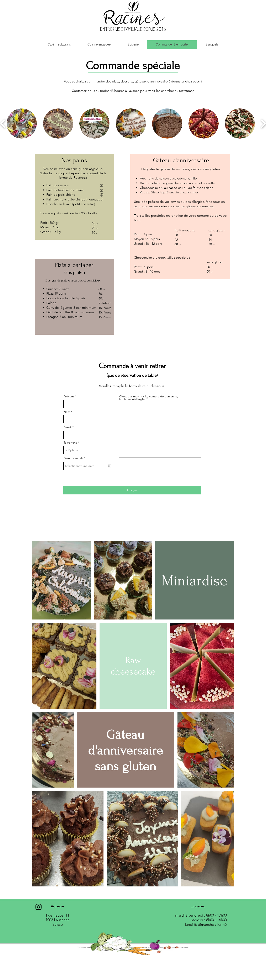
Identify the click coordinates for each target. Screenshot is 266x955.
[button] (22, 123)
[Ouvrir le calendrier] (109, 465)
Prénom (69, 396)
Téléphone (70, 442)
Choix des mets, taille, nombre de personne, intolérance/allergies (148, 398)
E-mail (67, 427)
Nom (67, 411)
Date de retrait (75, 458)
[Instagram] (38, 907)
